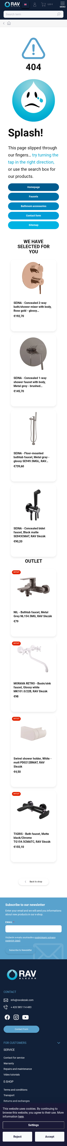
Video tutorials (12, 1074)
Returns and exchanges (17, 1101)
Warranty (9, 1063)
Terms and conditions (15, 1089)
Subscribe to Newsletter (20, 950)
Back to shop (36, 881)
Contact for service (14, 1057)
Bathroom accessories (33, 206)
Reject (17, 1136)
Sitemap (33, 225)
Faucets (33, 196)
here (21, 1116)
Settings (33, 1125)
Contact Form (21, 1029)
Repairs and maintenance (18, 1068)
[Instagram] (16, 1016)
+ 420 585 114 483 (21, 1007)
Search (59, 14)
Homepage (33, 187)
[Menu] (62, 4)
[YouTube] (25, 1016)
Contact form (33, 215)
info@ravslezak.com (22, 1000)
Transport (9, 1095)
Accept (49, 1136)
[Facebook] (7, 1016)
